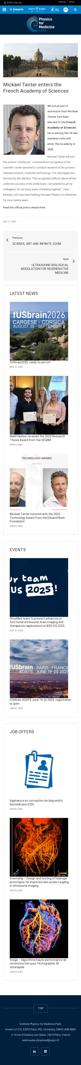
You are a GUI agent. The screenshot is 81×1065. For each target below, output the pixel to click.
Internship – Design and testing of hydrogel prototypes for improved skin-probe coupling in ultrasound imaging (39, 882)
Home (72, 2)
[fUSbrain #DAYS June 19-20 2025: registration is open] (39, 668)
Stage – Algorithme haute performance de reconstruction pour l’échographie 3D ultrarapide (38, 963)
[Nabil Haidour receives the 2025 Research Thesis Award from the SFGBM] (39, 405)
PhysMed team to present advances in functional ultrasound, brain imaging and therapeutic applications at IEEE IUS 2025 (37, 622)
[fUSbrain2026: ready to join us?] (39, 331)
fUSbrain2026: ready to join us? (30, 362)
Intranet (62, 2)
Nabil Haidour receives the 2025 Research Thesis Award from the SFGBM (37, 438)
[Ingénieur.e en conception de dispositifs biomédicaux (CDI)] (39, 769)
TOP (40, 1008)
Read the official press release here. (24, 207)
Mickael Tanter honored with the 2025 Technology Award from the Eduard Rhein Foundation (37, 517)
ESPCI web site (14, 2)
